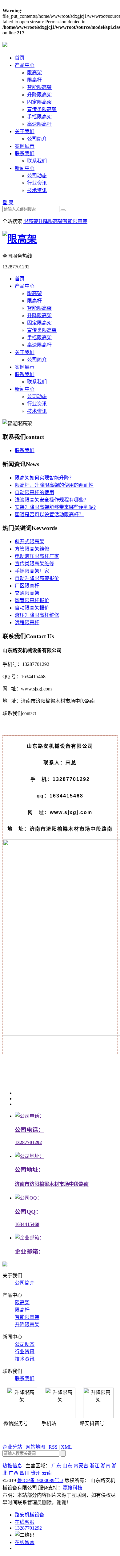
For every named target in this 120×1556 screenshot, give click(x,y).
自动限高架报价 (32, 607)
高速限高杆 (39, 124)
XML (66, 1447)
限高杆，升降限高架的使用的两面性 (54, 485)
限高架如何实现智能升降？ (44, 477)
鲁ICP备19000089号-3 (40, 1480)
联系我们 (24, 153)
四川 (25, 1473)
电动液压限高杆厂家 (37, 556)
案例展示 (24, 146)
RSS (53, 1447)
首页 (20, 57)
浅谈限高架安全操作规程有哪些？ (52, 499)
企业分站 (12, 1447)
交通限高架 (27, 593)
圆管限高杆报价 (32, 600)
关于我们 (24, 131)
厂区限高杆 (27, 585)
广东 (56, 1465)
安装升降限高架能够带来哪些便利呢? (55, 507)
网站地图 (35, 1447)
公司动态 (37, 175)
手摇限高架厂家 (32, 571)
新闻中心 (24, 168)
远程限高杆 (27, 622)
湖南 (105, 1465)
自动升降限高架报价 (37, 578)
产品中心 (24, 65)
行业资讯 (37, 183)
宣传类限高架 (42, 109)
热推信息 (12, 1465)
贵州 (36, 1473)
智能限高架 (39, 87)
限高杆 (34, 80)
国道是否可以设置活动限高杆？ (49, 514)
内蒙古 (81, 1465)
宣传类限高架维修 (34, 563)
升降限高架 (39, 94)
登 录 (8, 202)
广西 (13, 1473)
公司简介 (37, 138)
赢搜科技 (72, 1487)
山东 (67, 1465)
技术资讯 (37, 190)
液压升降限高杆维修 (37, 615)
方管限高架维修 (32, 548)
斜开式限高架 (29, 541)
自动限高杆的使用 (34, 492)
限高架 (34, 72)
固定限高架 (39, 102)
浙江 (94, 1465)
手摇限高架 (39, 116)
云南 (47, 1473)
